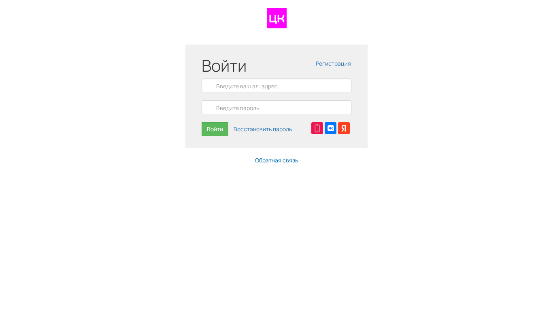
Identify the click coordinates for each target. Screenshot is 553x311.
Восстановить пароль (263, 129)
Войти (215, 129)
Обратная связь (276, 160)
